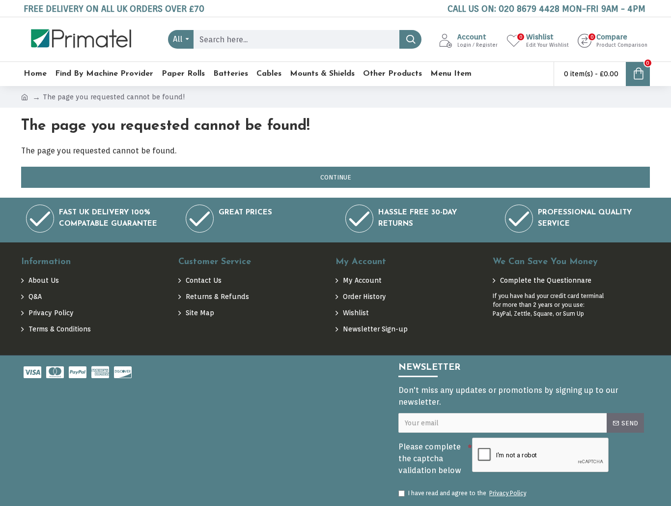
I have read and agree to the (467, 493)
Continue (335, 177)
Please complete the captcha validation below (429, 458)
